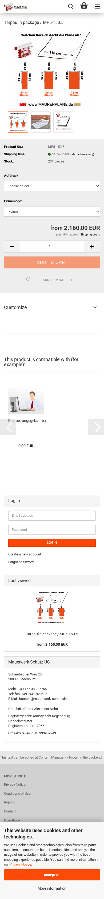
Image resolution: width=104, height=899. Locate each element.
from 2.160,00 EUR (52, 644)
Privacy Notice (20, 864)
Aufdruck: (11, 176)
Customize (15, 307)
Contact (10, 811)
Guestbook (12, 820)
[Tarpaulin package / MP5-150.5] (52, 70)
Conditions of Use (17, 793)
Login (52, 543)
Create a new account (24, 554)
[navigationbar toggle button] (97, 6)
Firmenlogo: (13, 201)
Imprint (9, 802)
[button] (12, 246)
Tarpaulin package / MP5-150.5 (52, 634)
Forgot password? (21, 562)
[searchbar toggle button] (70, 6)
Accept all (52, 875)
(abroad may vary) (82, 154)
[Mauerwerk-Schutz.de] (13, 6)
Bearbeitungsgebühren (27, 420)
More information (52, 888)
